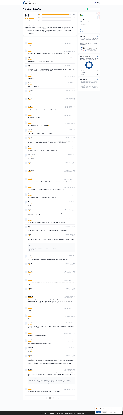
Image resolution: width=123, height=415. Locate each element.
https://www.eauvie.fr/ (85, 31)
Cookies (61, 413)
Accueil (41, 413)
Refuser (104, 412)
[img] (33, 25)
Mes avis (46, 413)
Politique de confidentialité (69, 413)
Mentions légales (80, 413)
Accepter (98, 412)
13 (62, 397)
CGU (57, 413)
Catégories (52, 413)
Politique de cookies (112, 412)
